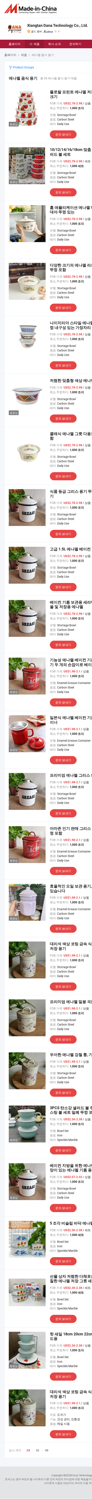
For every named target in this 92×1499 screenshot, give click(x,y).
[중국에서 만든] (31, 8)
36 (37, 1450)
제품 (37, 44)
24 (28, 1450)
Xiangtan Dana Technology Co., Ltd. (57, 25)
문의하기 (75, 44)
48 (46, 1450)
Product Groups (23, 67)
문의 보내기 (63, 134)
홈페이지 (15, 44)
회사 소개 (54, 44)
